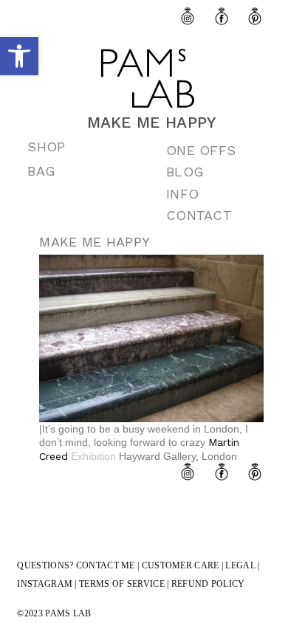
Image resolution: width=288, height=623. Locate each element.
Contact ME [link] (105, 565)
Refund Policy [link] (208, 584)
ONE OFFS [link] (201, 150)
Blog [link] (185, 171)
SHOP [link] (46, 146)
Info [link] (182, 194)
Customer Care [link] (180, 565)
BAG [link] (41, 171)
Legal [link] (240, 565)
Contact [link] (199, 215)
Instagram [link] (44, 584)
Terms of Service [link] (122, 584)
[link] (19, 56)
